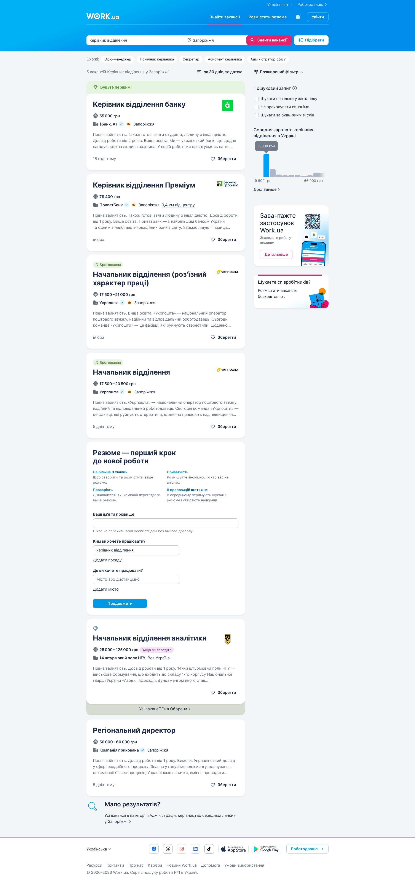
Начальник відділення (131, 372)
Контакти (115, 865)
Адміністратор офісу (268, 59)
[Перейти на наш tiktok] (209, 849)
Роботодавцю (310, 4)
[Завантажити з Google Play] (267, 849)
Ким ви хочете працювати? (119, 541)
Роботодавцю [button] (304, 849)
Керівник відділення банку (139, 104)
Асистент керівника (225, 59)
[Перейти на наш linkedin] (195, 849)
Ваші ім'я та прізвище (113, 514)
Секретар (191, 59)
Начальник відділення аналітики (150, 638)
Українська (96, 849)
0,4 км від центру (178, 205)
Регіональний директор (134, 730)
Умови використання (244, 865)
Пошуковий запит (272, 88)
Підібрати (314, 40)
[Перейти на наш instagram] (181, 849)
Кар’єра (155, 865)
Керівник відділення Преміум (144, 185)
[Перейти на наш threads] (167, 849)
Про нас (136, 865)
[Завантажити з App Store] (233, 849)
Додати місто (106, 589)
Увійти (318, 17)
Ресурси (94, 865)
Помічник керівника (157, 59)
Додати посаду (107, 560)
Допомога (210, 865)
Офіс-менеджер (117, 59)
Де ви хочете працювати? (118, 570)
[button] (298, 17)
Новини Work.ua (181, 865)
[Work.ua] (102, 16)
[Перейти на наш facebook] (154, 849)
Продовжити (119, 603)
